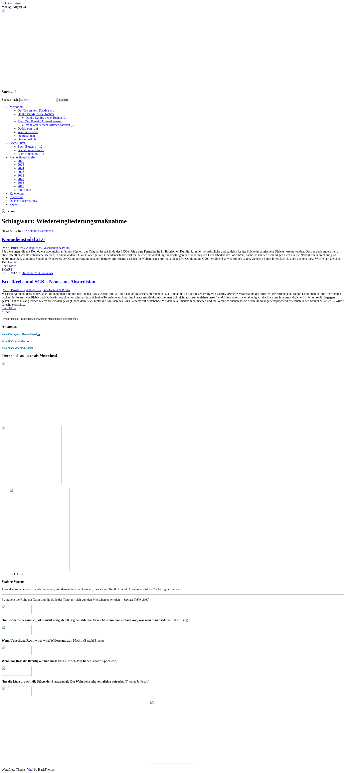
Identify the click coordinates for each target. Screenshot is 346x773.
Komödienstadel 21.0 (23, 239)
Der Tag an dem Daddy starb (36, 110)
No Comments (44, 230)
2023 (21, 171)
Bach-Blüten (18, 143)
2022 (21, 175)
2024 (21, 168)
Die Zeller (28, 230)
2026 (21, 161)
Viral (30, 769)
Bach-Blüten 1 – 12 (30, 146)
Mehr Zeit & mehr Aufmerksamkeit (40, 121)
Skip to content (11, 3)
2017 (21, 186)
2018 (21, 182)
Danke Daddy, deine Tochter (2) (46, 117)
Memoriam (16, 107)
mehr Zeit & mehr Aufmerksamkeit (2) (50, 125)
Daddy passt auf (28, 128)
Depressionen (26, 135)
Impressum (16, 197)
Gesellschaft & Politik (56, 248)
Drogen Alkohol (28, 139)
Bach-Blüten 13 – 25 (31, 150)
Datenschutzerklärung (23, 200)
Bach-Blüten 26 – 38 (31, 153)
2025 (21, 164)
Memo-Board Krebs (22, 157)
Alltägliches (33, 248)
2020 (21, 179)
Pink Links (24, 190)
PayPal (14, 204)
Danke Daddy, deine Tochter (36, 114)
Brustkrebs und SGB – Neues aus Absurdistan (48, 281)
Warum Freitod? (28, 132)
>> (38, 334)
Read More (9, 266)
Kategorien (17, 193)
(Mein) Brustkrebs (13, 248)
